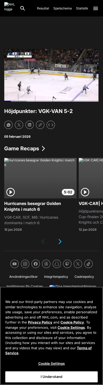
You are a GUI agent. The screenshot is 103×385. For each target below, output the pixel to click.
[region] (51, 336)
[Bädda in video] (50, 125)
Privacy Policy (40, 322)
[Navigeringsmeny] (95, 8)
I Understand (52, 376)
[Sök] (23, 8)
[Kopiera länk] (40, 125)
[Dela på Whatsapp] (8, 125)
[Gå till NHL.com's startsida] (9, 8)
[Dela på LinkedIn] (29, 125)
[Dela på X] (19, 125)
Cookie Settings (71, 327)
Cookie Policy (72, 322)
